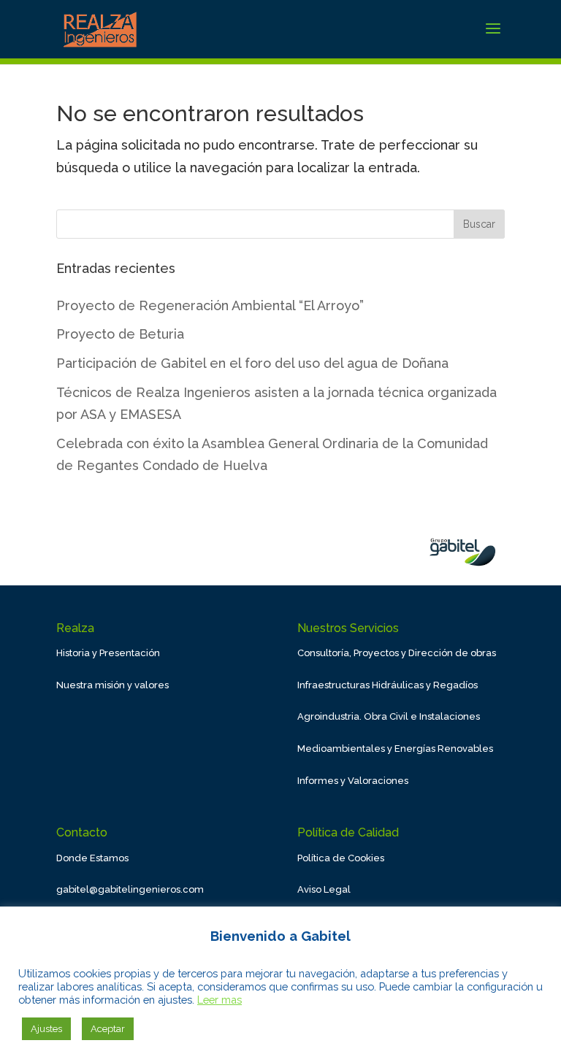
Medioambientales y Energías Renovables (395, 748)
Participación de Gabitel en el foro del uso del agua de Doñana (252, 363)
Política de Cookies (340, 858)
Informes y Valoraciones (352, 780)
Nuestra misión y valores (112, 685)
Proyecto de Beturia (120, 334)
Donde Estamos (92, 858)
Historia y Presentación (108, 652)
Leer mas (219, 999)
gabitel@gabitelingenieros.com (130, 889)
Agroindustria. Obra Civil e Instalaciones (388, 716)
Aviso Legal (324, 889)
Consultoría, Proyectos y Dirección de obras (396, 652)
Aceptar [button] (108, 1028)
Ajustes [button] (46, 1028)
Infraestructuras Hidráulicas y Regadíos (387, 685)
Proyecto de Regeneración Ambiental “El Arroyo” (210, 305)
